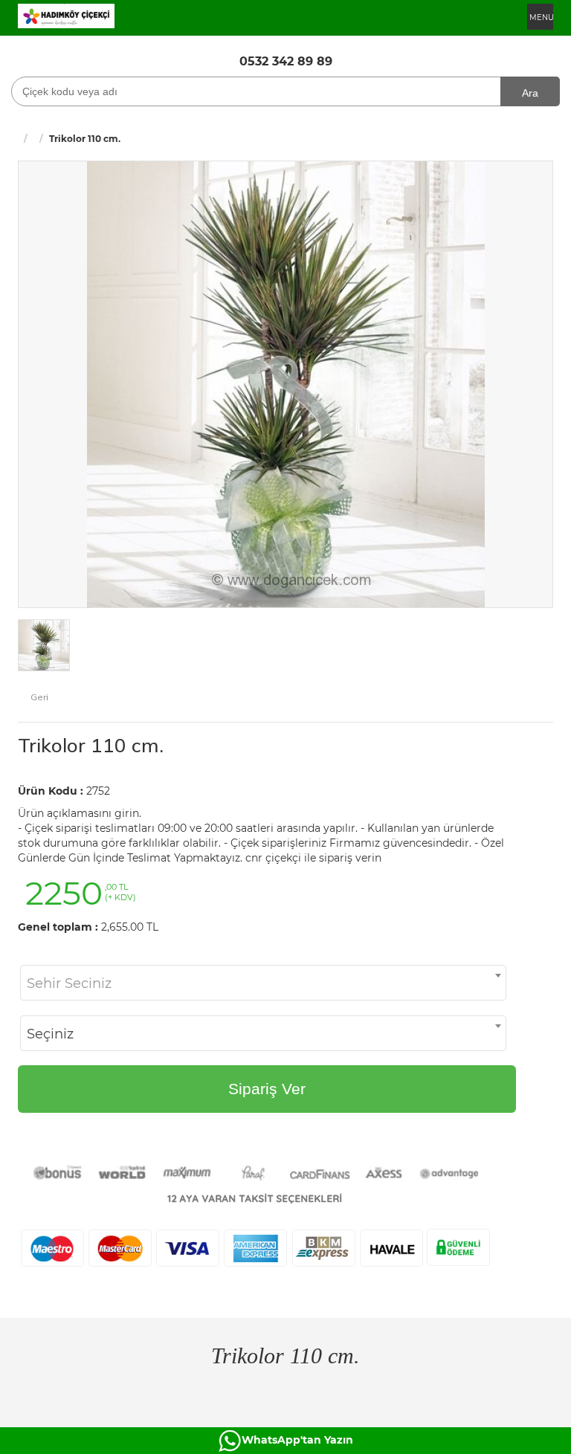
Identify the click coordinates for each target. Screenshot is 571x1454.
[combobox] (263, 983)
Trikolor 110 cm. (91, 745)
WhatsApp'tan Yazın (297, 1440)
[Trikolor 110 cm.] (286, 383)
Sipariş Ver (267, 1088)
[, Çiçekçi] (66, 15)
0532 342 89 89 (285, 61)
